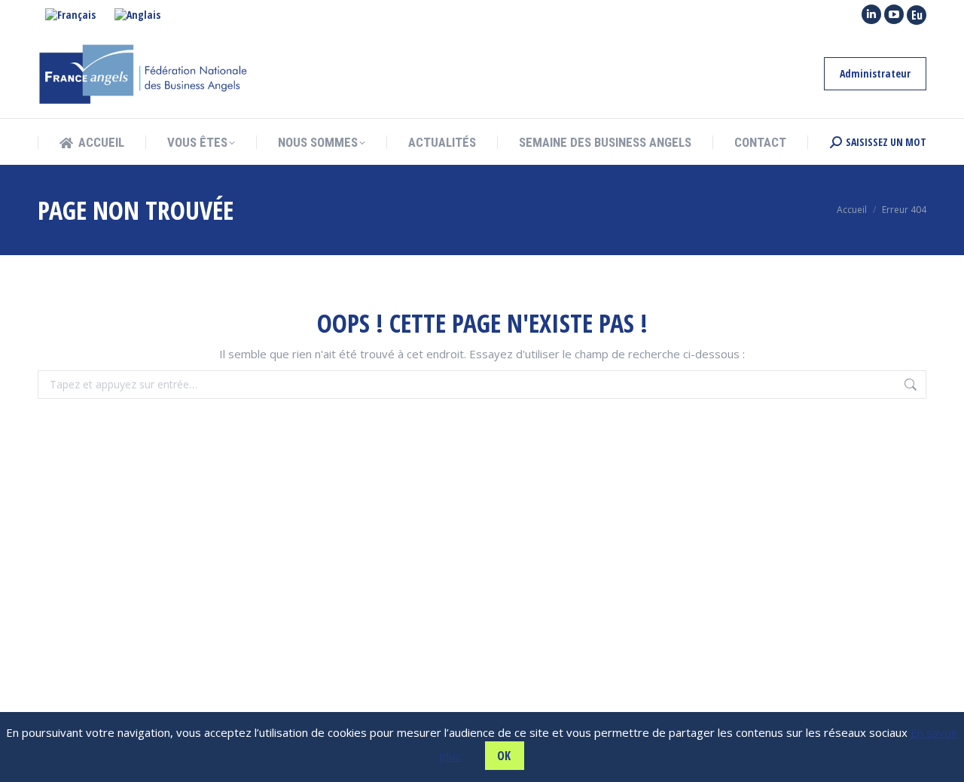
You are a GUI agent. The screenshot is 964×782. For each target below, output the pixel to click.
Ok (504, 755)
